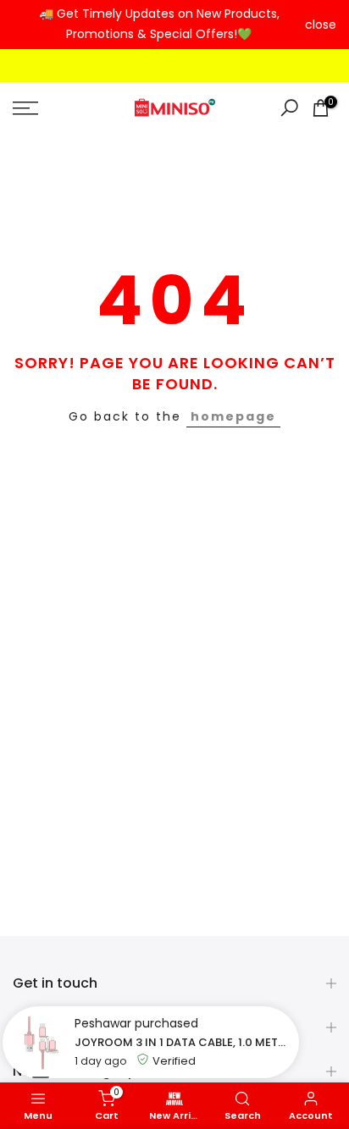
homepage (233, 416)
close (320, 24)
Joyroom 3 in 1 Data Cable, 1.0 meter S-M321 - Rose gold (183, 1042)
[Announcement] (158, 24)
